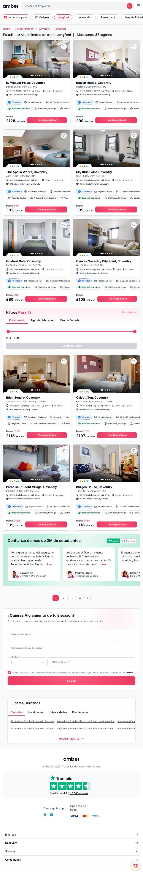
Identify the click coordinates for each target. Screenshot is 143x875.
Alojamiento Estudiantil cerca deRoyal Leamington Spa (86, 721)
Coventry (44, 28)
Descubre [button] (11, 842)
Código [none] (15, 657)
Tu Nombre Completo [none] (21, 634)
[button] (77, 6)
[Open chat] (136, 868)
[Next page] (88, 598)
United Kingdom (24, 28)
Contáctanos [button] (13, 859)
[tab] (17, 320)
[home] (10, 6)
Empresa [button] (10, 834)
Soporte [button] (10, 851)
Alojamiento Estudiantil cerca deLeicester (32, 728)
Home (6, 28)
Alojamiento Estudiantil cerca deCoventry (32, 721)
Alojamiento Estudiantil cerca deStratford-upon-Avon (85, 728)
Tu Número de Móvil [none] (60, 662)
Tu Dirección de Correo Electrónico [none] (27, 648)
